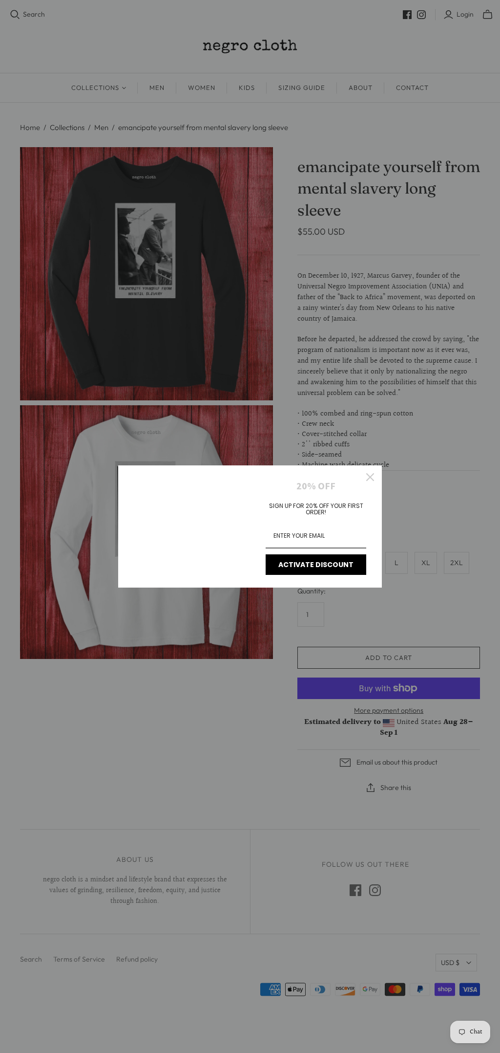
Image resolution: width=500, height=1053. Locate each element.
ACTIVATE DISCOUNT (316, 565)
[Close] (370, 477)
